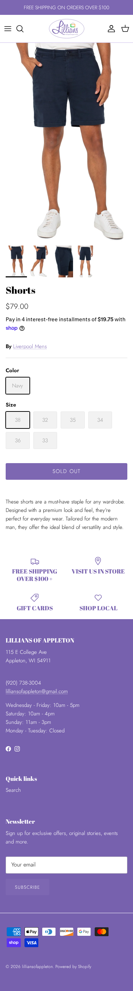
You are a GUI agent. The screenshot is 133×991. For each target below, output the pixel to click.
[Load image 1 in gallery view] (66, 142)
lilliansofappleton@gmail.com (37, 691)
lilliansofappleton (37, 966)
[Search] (23, 28)
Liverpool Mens (30, 346)
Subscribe (27, 887)
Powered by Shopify (73, 966)
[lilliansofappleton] (66, 28)
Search (13, 790)
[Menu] (8, 28)
